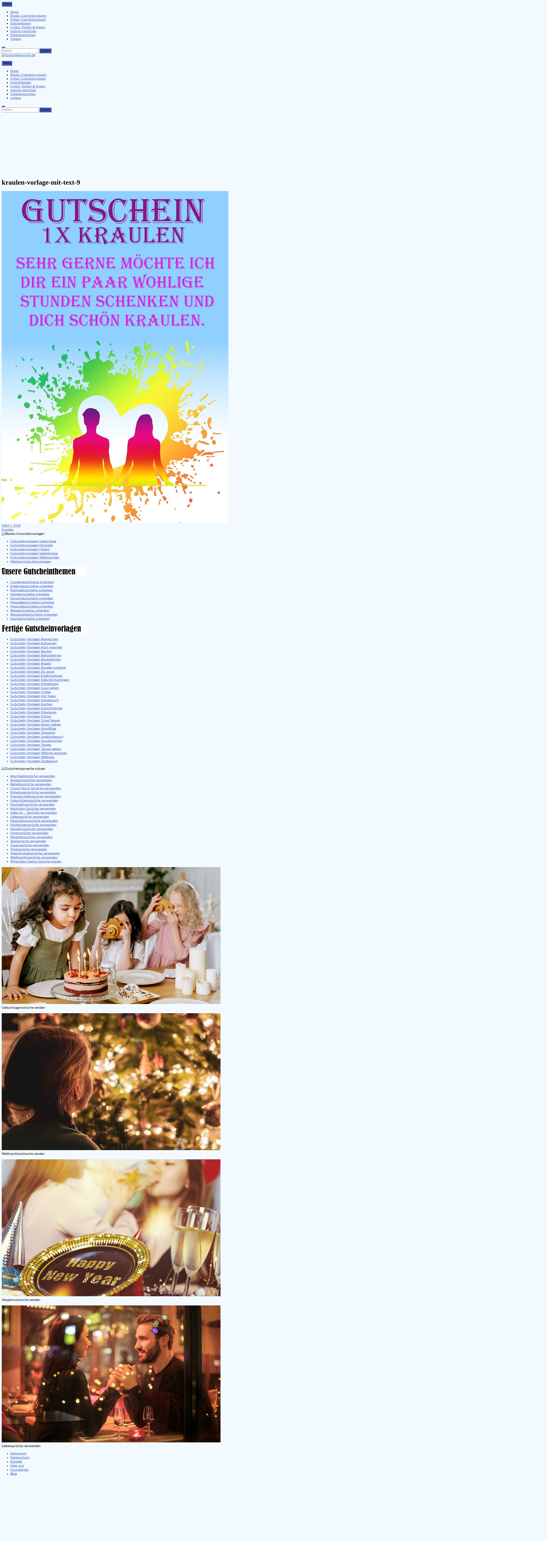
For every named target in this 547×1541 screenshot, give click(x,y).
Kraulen (7, 529)
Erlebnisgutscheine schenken (31, 586)
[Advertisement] (273, 144)
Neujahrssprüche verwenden (31, 829)
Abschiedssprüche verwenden (32, 776)
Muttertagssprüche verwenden (33, 825)
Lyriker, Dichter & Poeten (27, 27)
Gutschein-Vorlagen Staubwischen (36, 741)
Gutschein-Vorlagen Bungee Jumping (38, 667)
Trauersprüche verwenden (29, 845)
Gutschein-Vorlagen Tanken (30, 745)
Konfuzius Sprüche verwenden (33, 808)
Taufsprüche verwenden (28, 841)
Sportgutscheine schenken (30, 618)
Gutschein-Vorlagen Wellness (32, 757)
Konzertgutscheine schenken (31, 598)
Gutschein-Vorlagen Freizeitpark (34, 684)
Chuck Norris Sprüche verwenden (35, 788)
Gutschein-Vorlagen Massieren (33, 712)
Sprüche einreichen (23, 31)
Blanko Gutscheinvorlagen (28, 16)
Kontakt (16, 1461)
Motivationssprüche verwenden (34, 821)
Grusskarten (19, 1469)
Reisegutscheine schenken (29, 610)
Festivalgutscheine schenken (31, 590)
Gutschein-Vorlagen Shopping (32, 732)
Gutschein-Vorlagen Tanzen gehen (35, 749)
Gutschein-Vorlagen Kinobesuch (34, 700)
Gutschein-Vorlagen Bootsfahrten (35, 659)
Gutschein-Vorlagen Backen (31, 651)
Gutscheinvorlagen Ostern (30, 549)
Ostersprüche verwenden (29, 833)
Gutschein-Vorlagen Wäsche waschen (38, 753)
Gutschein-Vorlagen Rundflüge (33, 728)
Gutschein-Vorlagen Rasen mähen (35, 724)
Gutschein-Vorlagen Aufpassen (33, 643)
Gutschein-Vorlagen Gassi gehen (34, 688)
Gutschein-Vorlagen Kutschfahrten (36, 708)
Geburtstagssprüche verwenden (34, 800)
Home (14, 12)
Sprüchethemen (20, 23)
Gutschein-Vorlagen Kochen (31, 704)
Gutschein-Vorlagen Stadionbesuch (36, 737)
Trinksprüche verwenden (28, 849)
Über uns (17, 1465)
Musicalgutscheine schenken (31, 606)
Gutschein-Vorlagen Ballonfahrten (36, 655)
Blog (13, 1474)
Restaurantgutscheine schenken (34, 614)
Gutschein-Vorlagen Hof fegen (33, 696)
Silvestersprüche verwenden (31, 837)
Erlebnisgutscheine (23, 35)
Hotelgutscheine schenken (30, 594)
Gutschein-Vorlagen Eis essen (32, 671)
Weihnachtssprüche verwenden (34, 857)
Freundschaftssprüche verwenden (35, 796)
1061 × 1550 (11, 525)
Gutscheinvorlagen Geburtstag (33, 541)
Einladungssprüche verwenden (33, 792)
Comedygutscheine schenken (32, 582)
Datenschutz (19, 1457)
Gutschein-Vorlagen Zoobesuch (34, 761)
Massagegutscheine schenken (32, 602)
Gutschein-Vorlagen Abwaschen (34, 639)
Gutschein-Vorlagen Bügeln (30, 663)
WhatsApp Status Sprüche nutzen (35, 861)
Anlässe (15, 39)
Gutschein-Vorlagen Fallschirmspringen (39, 680)
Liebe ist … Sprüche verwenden (33, 812)
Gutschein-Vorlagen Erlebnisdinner (36, 676)
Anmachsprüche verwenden (31, 780)
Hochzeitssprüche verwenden (32, 804)
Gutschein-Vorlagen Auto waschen (36, 647)
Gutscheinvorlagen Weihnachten (34, 557)
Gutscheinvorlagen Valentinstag (34, 553)
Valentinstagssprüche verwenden (35, 853)
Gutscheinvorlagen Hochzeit (31, 545)
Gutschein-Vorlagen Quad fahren (35, 720)
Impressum (18, 1453)
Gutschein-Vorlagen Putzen (30, 716)
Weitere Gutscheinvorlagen (30, 561)
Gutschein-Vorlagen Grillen (30, 692)
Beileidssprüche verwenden (30, 784)
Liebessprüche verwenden (29, 817)
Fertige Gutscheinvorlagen (28, 19)
